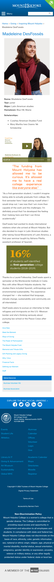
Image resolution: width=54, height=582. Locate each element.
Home (5, 23)
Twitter (21, 405)
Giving (13, 23)
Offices (31, 437)
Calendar (32, 433)
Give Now (6, 328)
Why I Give (6, 358)
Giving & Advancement (12, 461)
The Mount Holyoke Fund (11, 345)
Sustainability (7, 469)
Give (30, 450)
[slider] (27, 159)
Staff (4, 371)
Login (30, 446)
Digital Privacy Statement (28, 491)
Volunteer (32, 442)
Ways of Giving (8, 337)
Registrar (32, 473)
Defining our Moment (10, 367)
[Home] (27, 6)
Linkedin (34, 405)
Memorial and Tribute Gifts (12, 349)
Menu (9, 13)
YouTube (40, 405)
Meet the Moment (9, 332)
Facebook (15, 405)
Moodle (31, 469)
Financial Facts (8, 362)
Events (4, 429)
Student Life (7, 433)
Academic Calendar (37, 457)
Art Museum (7, 465)
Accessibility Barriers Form (28, 506)
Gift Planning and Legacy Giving (14, 354)
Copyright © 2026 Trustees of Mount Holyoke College (27, 486)
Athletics (5, 437)
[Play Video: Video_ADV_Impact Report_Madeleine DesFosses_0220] (27, 146)
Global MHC (7, 473)
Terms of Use (28, 498)
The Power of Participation (12, 341)
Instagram (27, 405)
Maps (31, 461)
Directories (33, 465)
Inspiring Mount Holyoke (30, 23)
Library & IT (6, 457)
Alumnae (32, 429)
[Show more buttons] (49, 159)
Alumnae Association (11, 389)
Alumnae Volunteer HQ (12, 383)
